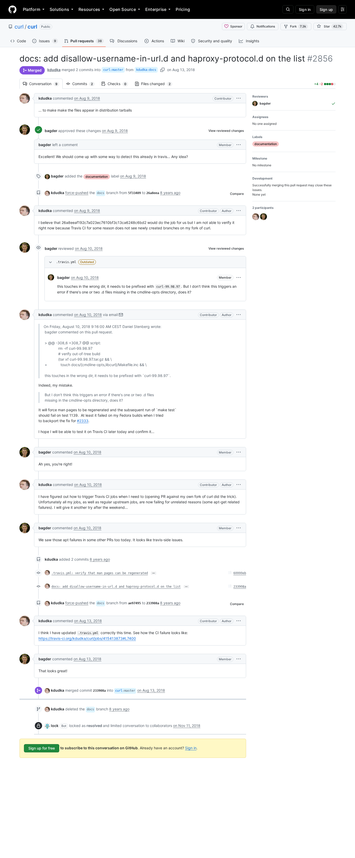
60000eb (239, 573)
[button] (238, 98)
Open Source (122, 9)
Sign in (190, 748)
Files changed (158, 83)
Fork (298, 26)
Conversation (46, 83)
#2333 (82, 420)
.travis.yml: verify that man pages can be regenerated (99, 573)
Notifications (266, 26)
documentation (97, 177)
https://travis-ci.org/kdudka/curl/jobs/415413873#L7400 (87, 638)
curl (19, 27)
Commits (85, 83)
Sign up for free (41, 748)
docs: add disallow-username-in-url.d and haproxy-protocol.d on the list (116, 586)
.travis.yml (66, 262)
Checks (120, 83)
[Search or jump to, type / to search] (287, 9)
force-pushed (76, 192)
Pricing (183, 9)
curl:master (113, 70)
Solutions (59, 9)
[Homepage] (12, 9)
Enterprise (155, 9)
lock (54, 725)
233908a (239, 586)
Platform (31, 9)
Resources (89, 9)
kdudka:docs (146, 70)
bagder (51, 130)
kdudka (54, 69)
